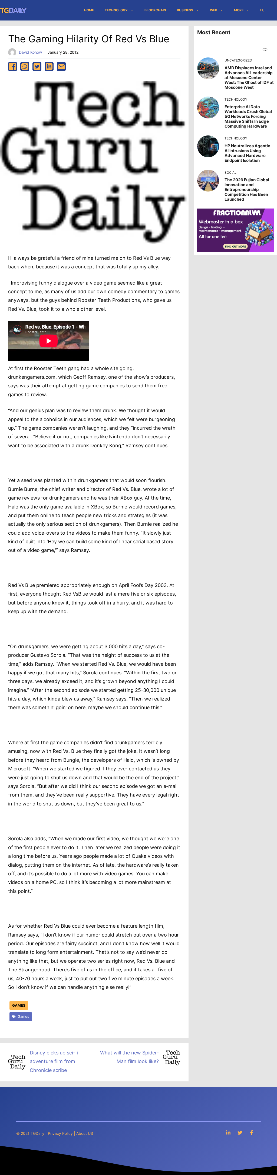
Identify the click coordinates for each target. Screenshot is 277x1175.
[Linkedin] (228, 1132)
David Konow (30, 52)
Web (213, 10)
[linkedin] (49, 66)
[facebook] (12, 66)
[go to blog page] (265, 49)
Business (185, 10)
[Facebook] (251, 1132)
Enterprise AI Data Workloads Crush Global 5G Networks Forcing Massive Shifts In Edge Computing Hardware (248, 116)
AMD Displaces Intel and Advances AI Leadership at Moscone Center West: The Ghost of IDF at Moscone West (249, 77)
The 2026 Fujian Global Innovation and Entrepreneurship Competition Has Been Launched (247, 189)
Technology (116, 10)
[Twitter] (240, 1132)
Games (18, 1005)
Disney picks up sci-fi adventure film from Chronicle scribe (54, 1061)
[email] (61, 66)
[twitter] (36, 66)
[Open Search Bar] (262, 10)
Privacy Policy (60, 1133)
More (238, 10)
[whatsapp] (24, 66)
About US (84, 1133)
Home (89, 10)
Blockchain (155, 10)
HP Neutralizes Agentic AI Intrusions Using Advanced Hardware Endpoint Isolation (247, 153)
